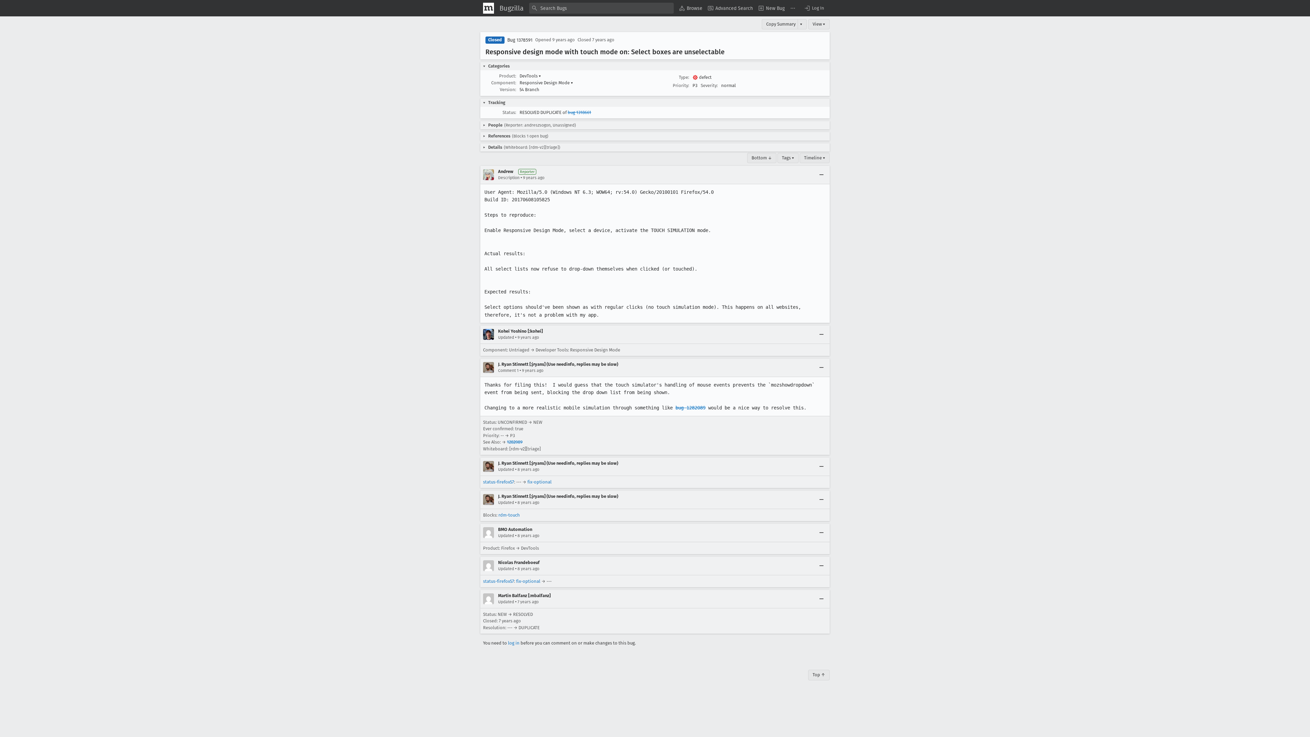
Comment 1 (508, 370)
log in (514, 643)
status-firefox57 (498, 482)
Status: (509, 112)
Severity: (709, 85)
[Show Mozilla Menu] (488, 8)
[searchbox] (601, 8)
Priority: (681, 85)
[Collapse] (821, 174)
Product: (507, 75)
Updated (506, 337)
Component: (503, 82)
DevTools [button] (530, 75)
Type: (684, 77)
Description (509, 177)
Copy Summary (781, 24)
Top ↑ (819, 674)
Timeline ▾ (814, 157)
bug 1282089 (690, 407)
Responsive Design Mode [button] (546, 82)
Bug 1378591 (520, 40)
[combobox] (601, 8)
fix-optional (539, 482)
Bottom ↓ (762, 157)
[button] (814, 8)
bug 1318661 (579, 112)
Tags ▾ (788, 157)
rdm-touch (509, 515)
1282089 (515, 442)
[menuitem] (690, 8)
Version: (508, 89)
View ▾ (819, 24)
